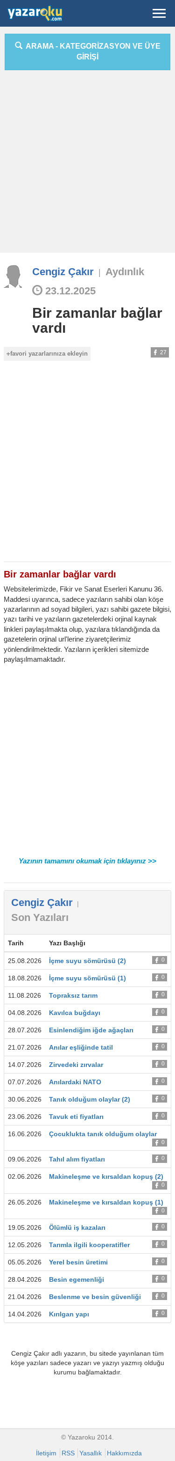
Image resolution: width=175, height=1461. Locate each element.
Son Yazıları (40, 917)
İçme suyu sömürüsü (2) (87, 960)
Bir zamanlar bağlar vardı (97, 320)
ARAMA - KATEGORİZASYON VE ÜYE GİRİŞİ (91, 51)
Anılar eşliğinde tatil (81, 1047)
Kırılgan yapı (69, 1314)
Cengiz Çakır (63, 272)
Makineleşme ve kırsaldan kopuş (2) (106, 1176)
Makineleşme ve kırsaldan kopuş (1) (106, 1202)
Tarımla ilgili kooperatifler (89, 1245)
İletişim (46, 1453)
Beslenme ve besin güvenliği (95, 1296)
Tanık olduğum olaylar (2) (89, 1099)
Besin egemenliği (76, 1279)
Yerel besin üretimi (78, 1262)
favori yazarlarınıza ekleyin (49, 353)
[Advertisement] (87, 165)
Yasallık (90, 1453)
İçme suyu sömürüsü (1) (87, 978)
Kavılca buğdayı (74, 1012)
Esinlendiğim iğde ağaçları (91, 1030)
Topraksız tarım (73, 995)
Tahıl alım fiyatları (77, 1159)
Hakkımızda (124, 1453)
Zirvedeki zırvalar (76, 1064)
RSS (68, 1453)
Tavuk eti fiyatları (76, 1116)
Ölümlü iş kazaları (77, 1227)
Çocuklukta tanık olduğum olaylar (103, 1134)
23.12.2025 (69, 291)
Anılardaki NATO (75, 1082)
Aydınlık (124, 272)
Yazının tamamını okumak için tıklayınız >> (87, 861)
